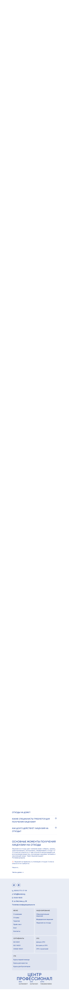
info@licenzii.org (19, 894)
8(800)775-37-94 (20, 890)
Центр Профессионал (34, 977)
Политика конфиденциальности (23, 905)
